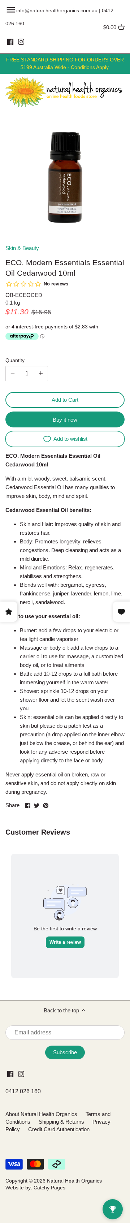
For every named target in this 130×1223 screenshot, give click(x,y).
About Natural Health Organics (41, 1114)
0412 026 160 (23, 1091)
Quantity (15, 360)
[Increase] (41, 373)
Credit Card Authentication (59, 1129)
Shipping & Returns (61, 1122)
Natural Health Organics (74, 1181)
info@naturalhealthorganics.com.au (57, 10)
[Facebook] (10, 41)
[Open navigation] (10, 9)
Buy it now (65, 420)
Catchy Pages (49, 1187)
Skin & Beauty (22, 248)
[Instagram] (21, 41)
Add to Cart (65, 400)
